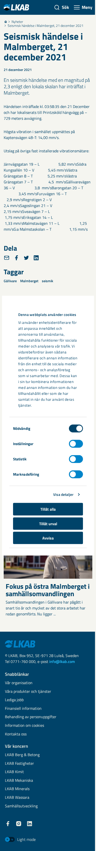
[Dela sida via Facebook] (16, 258)
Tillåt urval (48, 523)
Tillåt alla (48, 509)
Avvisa (48, 538)
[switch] (76, 444)
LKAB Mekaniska (19, 780)
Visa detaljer (63, 494)
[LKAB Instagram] (19, 824)
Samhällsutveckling (21, 806)
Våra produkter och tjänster (28, 691)
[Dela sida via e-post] (7, 258)
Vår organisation (18, 683)
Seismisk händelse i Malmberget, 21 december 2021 (45, 26)
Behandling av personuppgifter (30, 717)
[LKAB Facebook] (8, 824)
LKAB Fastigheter (19, 763)
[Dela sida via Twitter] (26, 258)
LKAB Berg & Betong (22, 755)
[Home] (6, 22)
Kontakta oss (16, 734)
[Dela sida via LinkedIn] (36, 258)
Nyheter (17, 22)
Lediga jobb (14, 700)
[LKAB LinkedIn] (29, 824)
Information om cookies (24, 725)
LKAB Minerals (17, 789)
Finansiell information (23, 708)
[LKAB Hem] (16, 7)
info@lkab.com (62, 661)
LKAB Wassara (17, 797)
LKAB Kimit (14, 772)
